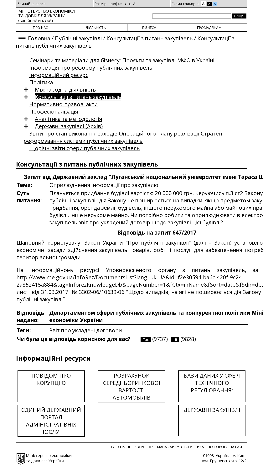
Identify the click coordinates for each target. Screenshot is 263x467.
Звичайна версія (31, 3)
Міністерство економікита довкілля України (46, 15)
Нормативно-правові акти (63, 104)
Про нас (40, 27)
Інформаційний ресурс (58, 74)
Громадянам (209, 27)
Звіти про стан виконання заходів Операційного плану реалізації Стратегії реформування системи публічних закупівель (124, 137)
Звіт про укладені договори (85, 330)
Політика (41, 82)
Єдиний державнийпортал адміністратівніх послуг (51, 420)
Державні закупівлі (211, 409)
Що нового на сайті (225, 446)
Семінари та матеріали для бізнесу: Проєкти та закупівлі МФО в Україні (121, 60)
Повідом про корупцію (51, 379)
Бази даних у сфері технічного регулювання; (212, 383)
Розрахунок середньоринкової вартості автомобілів (131, 386)
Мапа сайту (168, 446)
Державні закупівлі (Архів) (69, 126)
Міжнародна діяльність (65, 89)
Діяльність (95, 27)
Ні (175, 339)
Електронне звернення (132, 446)
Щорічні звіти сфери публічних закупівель (84, 148)
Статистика (192, 446)
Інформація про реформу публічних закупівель (90, 67)
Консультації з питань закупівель (149, 38)
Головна (39, 38)
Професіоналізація (53, 111)
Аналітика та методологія (68, 118)
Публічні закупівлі (78, 38)
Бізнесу (149, 27)
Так (146, 339)
